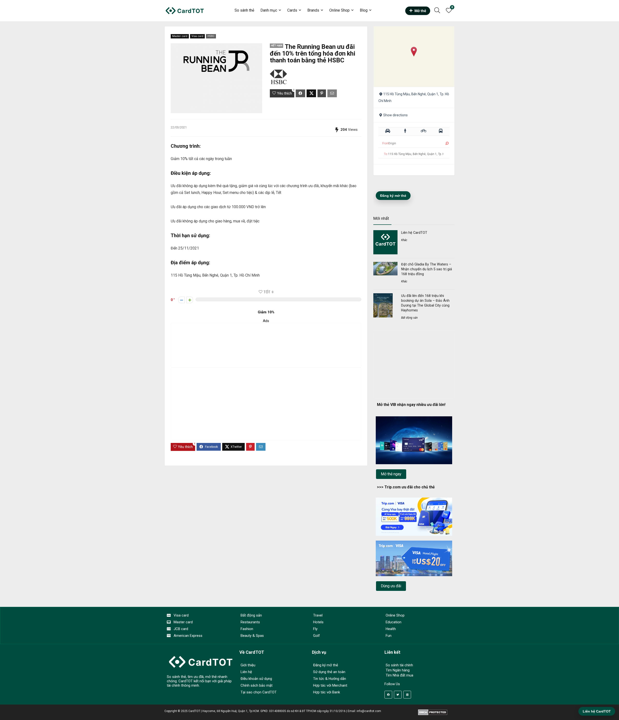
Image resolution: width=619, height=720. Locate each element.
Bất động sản (409, 317)
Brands (313, 10)
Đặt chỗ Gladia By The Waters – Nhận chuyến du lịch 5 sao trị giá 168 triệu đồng (426, 269)
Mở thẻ (420, 11)
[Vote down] (181, 300)
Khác (404, 240)
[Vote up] (189, 300)
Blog (364, 10)
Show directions (395, 115)
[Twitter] (398, 694)
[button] (414, 52)
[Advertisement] (266, 345)
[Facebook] (388, 694)
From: (386, 143)
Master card (179, 36)
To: (386, 154)
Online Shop (339, 10)
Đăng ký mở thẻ (393, 196)
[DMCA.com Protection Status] (432, 711)
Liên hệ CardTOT (414, 233)
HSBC (210, 36)
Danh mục (268, 10)
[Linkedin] (407, 694)
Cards (292, 10)
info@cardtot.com (369, 711)
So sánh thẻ (244, 10)
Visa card (197, 36)
